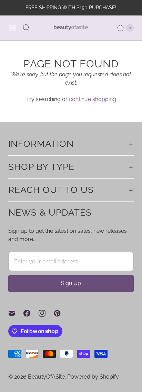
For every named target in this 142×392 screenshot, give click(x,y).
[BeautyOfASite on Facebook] (31, 313)
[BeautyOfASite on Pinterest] (61, 313)
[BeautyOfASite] (71, 28)
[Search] (26, 28)
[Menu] (12, 28)
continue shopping (92, 99)
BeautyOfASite (46, 376)
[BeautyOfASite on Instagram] (46, 313)
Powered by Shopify (93, 376)
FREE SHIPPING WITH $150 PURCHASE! (71, 7)
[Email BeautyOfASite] (15, 313)
